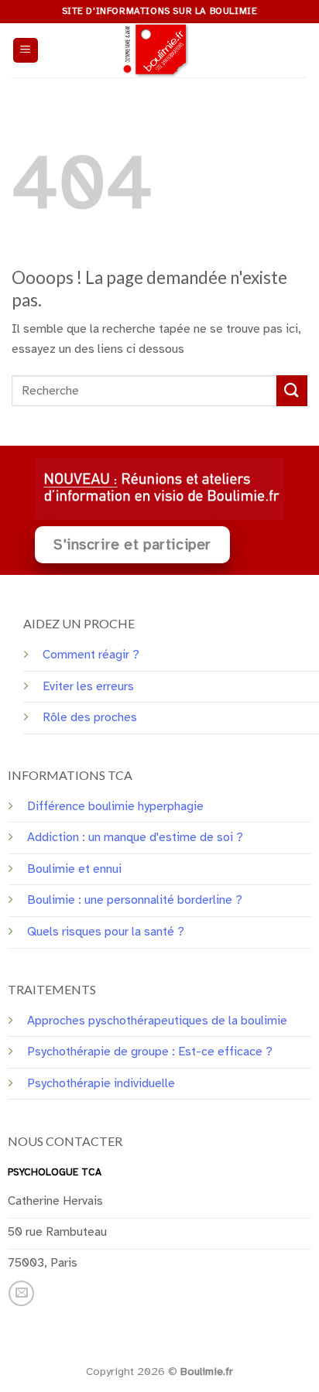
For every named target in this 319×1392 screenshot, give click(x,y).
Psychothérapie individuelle (101, 1083)
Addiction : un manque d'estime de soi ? (135, 837)
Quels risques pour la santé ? (105, 931)
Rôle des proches (90, 717)
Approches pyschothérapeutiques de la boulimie (157, 1020)
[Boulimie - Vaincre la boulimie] (159, 50)
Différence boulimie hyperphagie (115, 806)
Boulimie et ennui (74, 869)
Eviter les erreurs (88, 686)
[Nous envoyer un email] (21, 1293)
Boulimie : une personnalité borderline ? (134, 900)
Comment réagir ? (91, 654)
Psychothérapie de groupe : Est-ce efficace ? (150, 1051)
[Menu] (26, 50)
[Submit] (291, 390)
